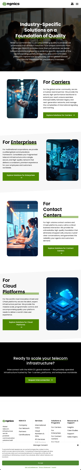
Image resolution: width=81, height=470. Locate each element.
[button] (78, 445)
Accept (40, 463)
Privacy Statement (45, 467)
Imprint (54, 467)
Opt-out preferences (31, 467)
